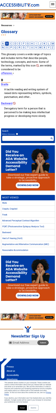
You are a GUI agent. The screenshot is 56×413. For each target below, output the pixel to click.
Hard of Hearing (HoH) (12, 238)
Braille (4, 84)
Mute (4, 203)
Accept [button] (22, 408)
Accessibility (13, 375)
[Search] (51, 138)
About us (11, 371)
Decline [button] (33, 408)
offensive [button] (6, 73)
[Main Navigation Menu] (53, 4)
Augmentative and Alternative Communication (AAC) (25, 244)
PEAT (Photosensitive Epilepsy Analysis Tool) (23, 226)
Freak (4, 214)
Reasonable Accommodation (15, 250)
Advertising (12, 379)
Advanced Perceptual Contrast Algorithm (20, 220)
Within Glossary (8, 134)
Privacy (10, 366)
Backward (6, 103)
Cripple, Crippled (9, 209)
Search (5, 131)
